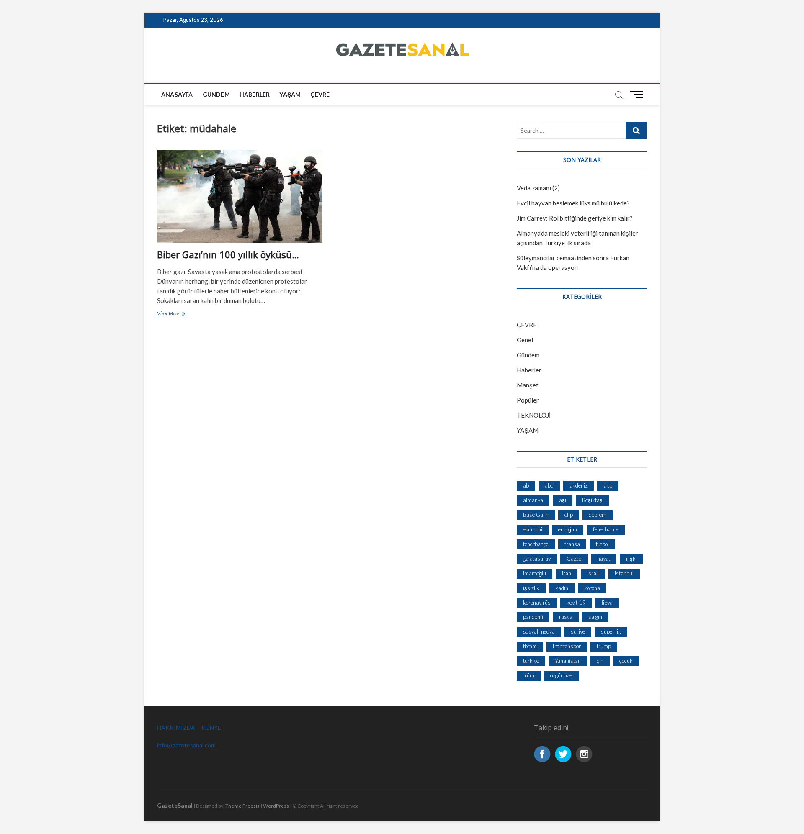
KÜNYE (211, 727)
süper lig (611, 631)
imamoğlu (534, 573)
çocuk (626, 660)
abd (549, 485)
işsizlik (531, 588)
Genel (525, 340)
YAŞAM (528, 430)
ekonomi (532, 529)
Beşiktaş (592, 500)
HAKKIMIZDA (176, 727)
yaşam (290, 94)
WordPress (276, 806)
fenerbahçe (536, 544)
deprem (597, 514)
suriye (578, 631)
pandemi (533, 616)
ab (526, 485)
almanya (533, 500)
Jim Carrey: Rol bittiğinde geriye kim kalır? (575, 218)
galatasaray (537, 558)
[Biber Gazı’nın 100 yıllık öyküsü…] (239, 196)
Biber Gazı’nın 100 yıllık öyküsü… (228, 254)
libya (607, 602)
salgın (595, 616)
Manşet (528, 385)
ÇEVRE (320, 94)
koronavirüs (537, 602)
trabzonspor (567, 646)
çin (600, 660)
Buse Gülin (536, 514)
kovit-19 (576, 602)
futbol (602, 544)
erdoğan (567, 529)
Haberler (255, 94)
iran (566, 573)
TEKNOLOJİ (534, 415)
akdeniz (579, 485)
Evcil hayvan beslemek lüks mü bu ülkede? (573, 203)
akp (607, 485)
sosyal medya (539, 631)
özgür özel (561, 675)
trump (604, 646)
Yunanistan (568, 660)
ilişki (631, 558)
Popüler (528, 400)
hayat (603, 558)
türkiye (531, 660)
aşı (562, 500)
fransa (572, 544)
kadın (561, 588)
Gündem (216, 94)
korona (592, 588)
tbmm (530, 646)
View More (177, 314)
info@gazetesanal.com (186, 745)
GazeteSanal (175, 805)
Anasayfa (177, 94)
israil (593, 573)
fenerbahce (605, 529)
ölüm (528, 675)
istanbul (624, 573)
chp (568, 514)
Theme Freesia (242, 806)
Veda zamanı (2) (538, 188)
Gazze (574, 558)
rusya (565, 616)
